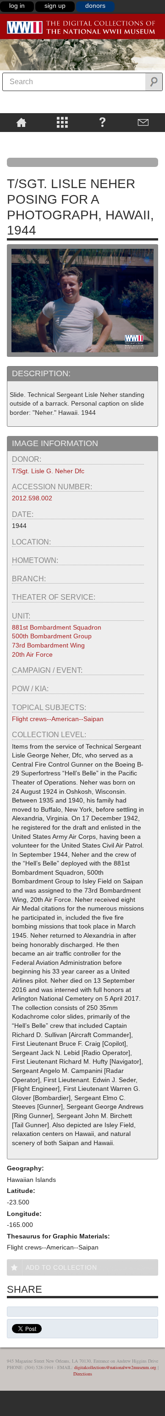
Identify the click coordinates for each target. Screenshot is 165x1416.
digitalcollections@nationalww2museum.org (115, 1367)
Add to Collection (61, 1267)
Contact (143, 122)
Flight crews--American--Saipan (58, 718)
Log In (17, 5)
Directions (82, 1373)
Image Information (55, 443)
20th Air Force (32, 654)
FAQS (102, 122)
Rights (21, 138)
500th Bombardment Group (52, 636)
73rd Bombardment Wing (48, 645)
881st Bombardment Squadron (56, 627)
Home (21, 122)
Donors (95, 5)
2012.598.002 (32, 498)
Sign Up (55, 5)
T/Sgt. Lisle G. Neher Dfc (48, 471)
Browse (62, 122)
